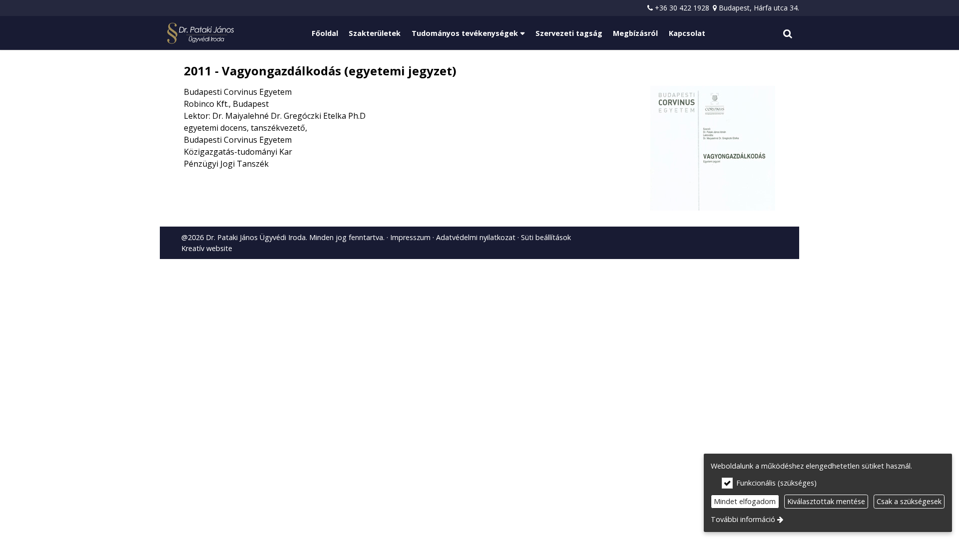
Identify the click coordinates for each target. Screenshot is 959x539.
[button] (787, 32)
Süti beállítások (546, 237)
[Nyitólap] (200, 32)
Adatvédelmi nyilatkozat (475, 237)
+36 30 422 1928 (682, 7)
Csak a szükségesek (909, 501)
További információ (743, 519)
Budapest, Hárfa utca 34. (759, 7)
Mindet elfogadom (745, 501)
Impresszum (410, 237)
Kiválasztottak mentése (826, 501)
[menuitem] (200, 32)
